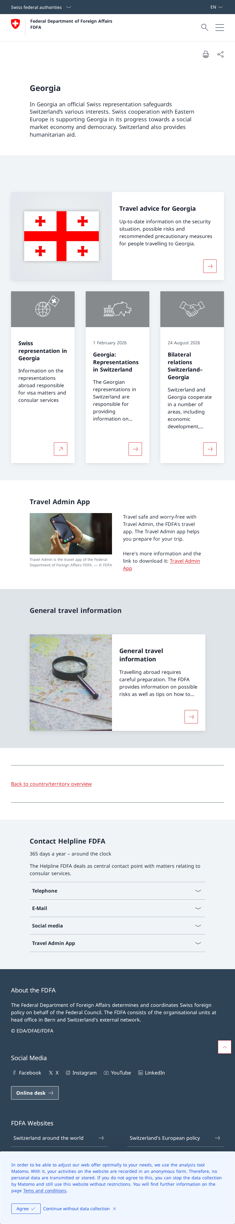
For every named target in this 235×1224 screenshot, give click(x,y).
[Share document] (220, 54)
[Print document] (205, 54)
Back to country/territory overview (51, 783)
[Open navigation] (220, 27)
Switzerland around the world (48, 1138)
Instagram (85, 1072)
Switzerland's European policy (165, 1138)
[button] (224, 1047)
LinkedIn (155, 1072)
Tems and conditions (44, 1190)
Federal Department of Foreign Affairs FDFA (72, 24)
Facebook (30, 1072)
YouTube (121, 1072)
